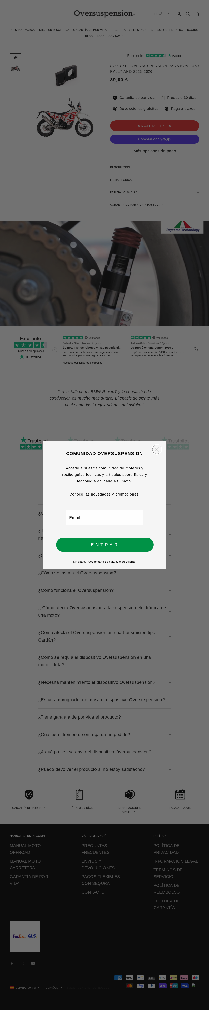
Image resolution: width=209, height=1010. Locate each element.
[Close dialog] (157, 449)
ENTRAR (105, 544)
